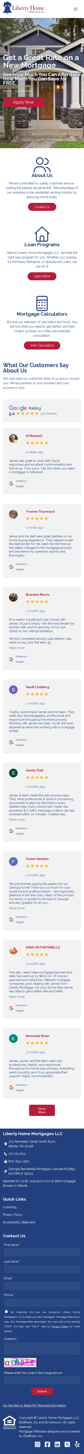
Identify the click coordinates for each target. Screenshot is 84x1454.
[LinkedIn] (57, 1444)
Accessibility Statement (19, 1222)
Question (10, 1339)
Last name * (12, 1261)
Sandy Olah (35, 770)
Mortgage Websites (33, 1431)
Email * (9, 1278)
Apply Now (23, 102)
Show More (42, 1110)
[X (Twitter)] (67, 1444)
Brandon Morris (37, 594)
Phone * (9, 1295)
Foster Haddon (37, 859)
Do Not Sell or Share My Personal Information (34, 1405)
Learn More (42, 276)
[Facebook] (47, 1444)
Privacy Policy (12, 1214)
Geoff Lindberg (37, 687)
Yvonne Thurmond (40, 511)
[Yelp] (77, 1444)
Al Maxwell (34, 436)
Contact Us (42, 207)
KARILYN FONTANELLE (43, 947)
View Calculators (42, 345)
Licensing (9, 1207)
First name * (12, 1245)
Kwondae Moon (37, 1036)
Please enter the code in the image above (33, 1373)
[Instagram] (37, 1444)
